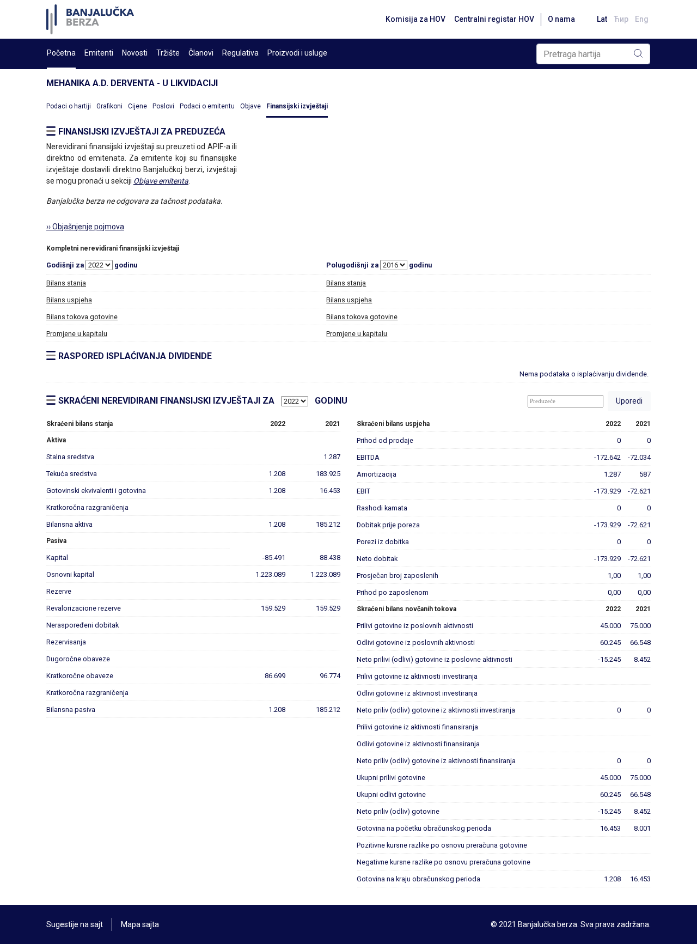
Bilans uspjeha (69, 300)
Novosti (135, 52)
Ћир (621, 19)
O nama (561, 19)
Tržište (168, 52)
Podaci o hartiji (68, 106)
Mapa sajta (140, 924)
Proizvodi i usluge (297, 52)
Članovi (200, 52)
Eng (642, 19)
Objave (250, 106)
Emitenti (98, 52)
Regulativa (240, 52)
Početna (61, 52)
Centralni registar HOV (494, 19)
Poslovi (163, 106)
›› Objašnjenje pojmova (85, 226)
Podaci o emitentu (207, 106)
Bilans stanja (66, 283)
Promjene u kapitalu (76, 334)
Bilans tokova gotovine (82, 317)
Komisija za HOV (415, 19)
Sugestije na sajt (74, 924)
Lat (602, 19)
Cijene (137, 106)
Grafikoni (109, 106)
